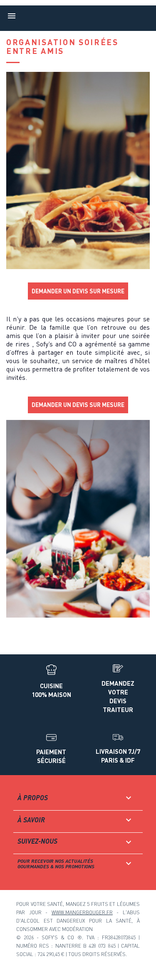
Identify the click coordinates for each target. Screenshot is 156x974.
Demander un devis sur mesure (78, 291)
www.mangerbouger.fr (82, 912)
